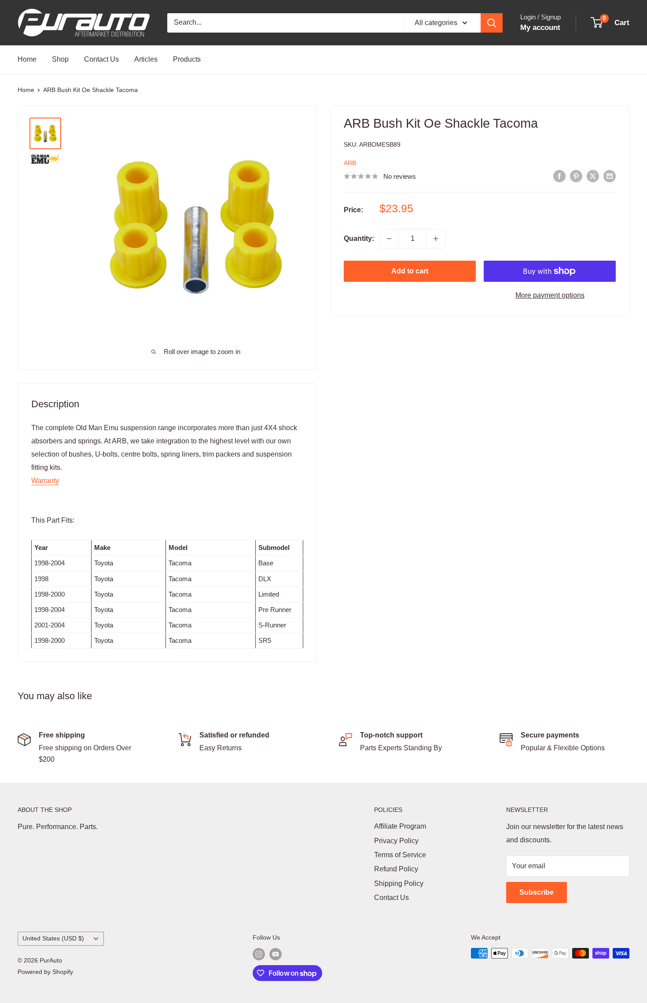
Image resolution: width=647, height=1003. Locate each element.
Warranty (45, 480)
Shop (60, 59)
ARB (350, 162)
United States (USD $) (53, 938)
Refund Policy (396, 869)
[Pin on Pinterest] (576, 175)
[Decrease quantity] (389, 238)
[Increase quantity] (435, 238)
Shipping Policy (398, 883)
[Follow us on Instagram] (259, 954)
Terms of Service (400, 855)
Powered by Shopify (45, 971)
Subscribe (536, 892)
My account (540, 27)
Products (187, 59)
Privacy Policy (396, 840)
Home (27, 59)
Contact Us (101, 59)
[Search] (492, 23)
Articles (146, 59)
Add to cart (409, 271)
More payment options (550, 295)
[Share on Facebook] (559, 175)
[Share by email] (609, 175)
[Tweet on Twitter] (593, 175)
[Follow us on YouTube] (275, 954)
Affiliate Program (400, 826)
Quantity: (359, 238)
